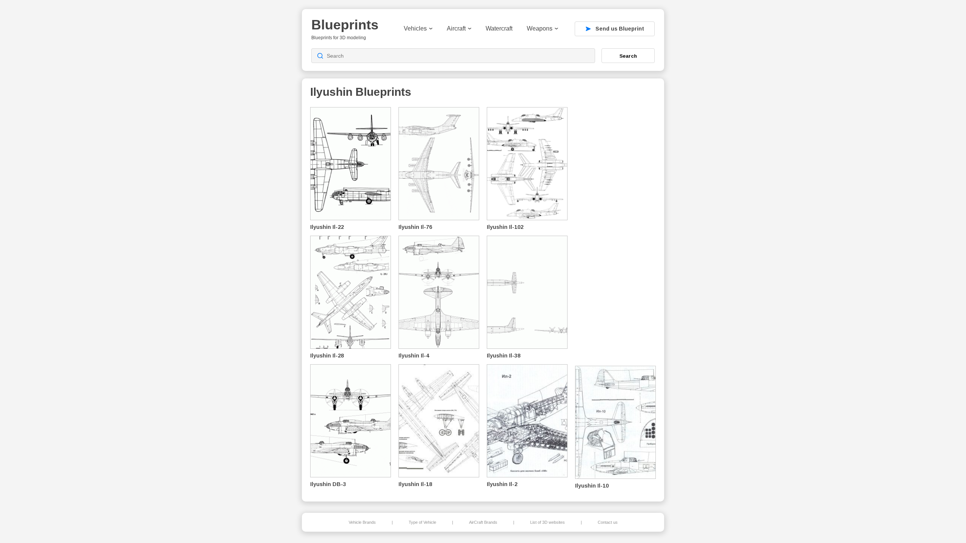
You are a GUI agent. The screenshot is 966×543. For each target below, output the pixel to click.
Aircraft (456, 28)
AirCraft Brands (483, 522)
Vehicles (415, 28)
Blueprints (344, 24)
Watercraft (499, 28)
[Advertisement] (616, 234)
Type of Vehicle (422, 522)
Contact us (608, 522)
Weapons (539, 28)
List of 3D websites (547, 522)
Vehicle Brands (362, 522)
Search (628, 56)
